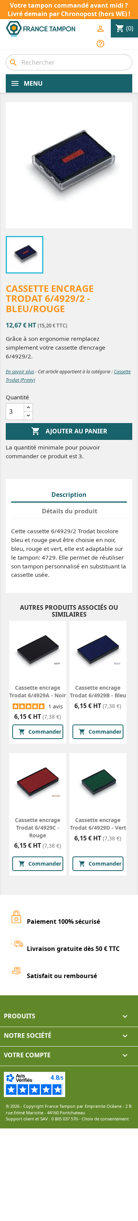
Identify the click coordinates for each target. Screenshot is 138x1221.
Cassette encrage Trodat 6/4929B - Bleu (98, 691)
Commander (39, 731)
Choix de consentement (105, 1119)
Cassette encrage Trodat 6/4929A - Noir (37, 691)
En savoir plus (20, 371)
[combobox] (69, 62)
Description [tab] (69, 494)
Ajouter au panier (69, 431)
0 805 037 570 (64, 1119)
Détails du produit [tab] (69, 511)
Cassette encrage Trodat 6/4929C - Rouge (37, 827)
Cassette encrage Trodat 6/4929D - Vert (98, 823)
